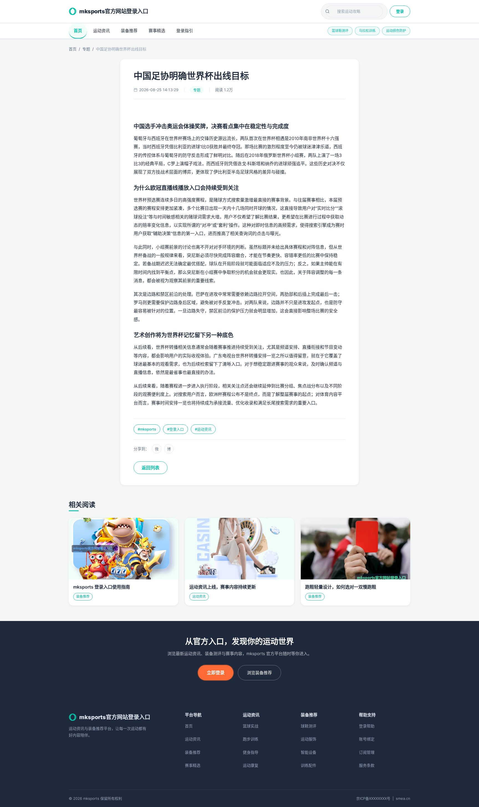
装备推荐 (129, 30)
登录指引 (184, 30)
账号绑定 (366, 739)
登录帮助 (366, 726)
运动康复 (250, 765)
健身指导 (250, 752)
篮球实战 (250, 726)
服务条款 (366, 765)
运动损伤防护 (396, 31)
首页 (78, 30)
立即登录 (216, 672)
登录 (400, 11)
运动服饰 (308, 739)
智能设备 (308, 752)
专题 (86, 49)
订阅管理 (366, 752)
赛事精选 (157, 30)
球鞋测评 (308, 726)
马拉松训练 (367, 31)
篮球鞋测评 (340, 31)
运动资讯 (101, 30)
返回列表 (150, 467)
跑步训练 (250, 739)
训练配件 (308, 765)
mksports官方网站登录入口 (113, 11)
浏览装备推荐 (259, 672)
